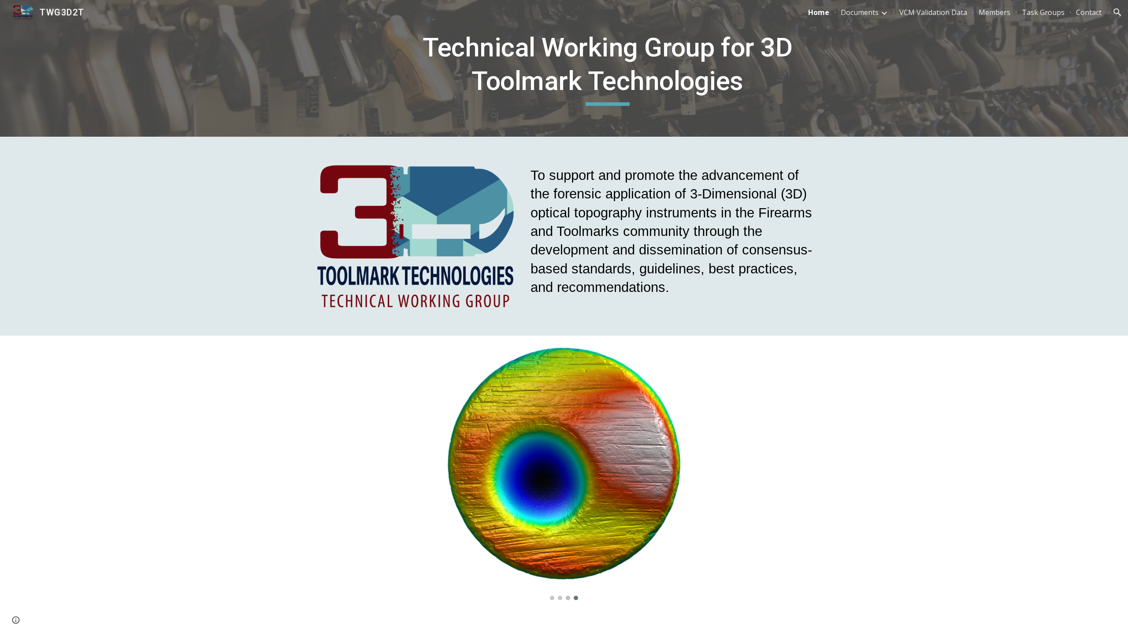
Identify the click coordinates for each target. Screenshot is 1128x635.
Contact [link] (1089, 12)
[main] (607, 68)
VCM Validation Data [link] (933, 12)
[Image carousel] (564, 473)
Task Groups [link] (1043, 12)
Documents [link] (860, 12)
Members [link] (994, 12)
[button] (1117, 12)
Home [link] (818, 12)
